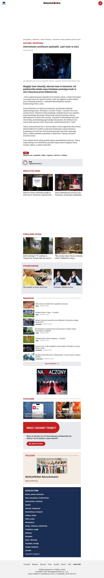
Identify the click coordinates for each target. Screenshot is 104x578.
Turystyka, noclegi (32, 543)
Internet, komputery (32, 508)
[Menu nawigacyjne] (100, 3)
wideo (44, 155)
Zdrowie (28, 550)
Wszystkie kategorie (32, 554)
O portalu (27, 564)
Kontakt (56, 564)
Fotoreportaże (31, 266)
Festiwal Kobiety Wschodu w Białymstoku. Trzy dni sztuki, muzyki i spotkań (58, 356)
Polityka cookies (59, 569)
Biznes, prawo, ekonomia (34, 494)
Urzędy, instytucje (31, 547)
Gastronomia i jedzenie (33, 501)
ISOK (69, 564)
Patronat (43, 564)
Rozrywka (28, 536)
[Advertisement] (52, 21)
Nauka (37, 333)
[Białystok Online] (52, 3)
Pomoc (63, 564)
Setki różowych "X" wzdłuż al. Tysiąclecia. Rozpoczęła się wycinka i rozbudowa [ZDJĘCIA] (38, 257)
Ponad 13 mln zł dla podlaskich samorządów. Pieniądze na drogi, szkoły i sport (57, 347)
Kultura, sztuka (30, 515)
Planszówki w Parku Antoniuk (35, 287)
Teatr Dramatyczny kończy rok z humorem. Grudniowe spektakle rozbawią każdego (68, 194)
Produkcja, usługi (31, 529)
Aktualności (39, 324)
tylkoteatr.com (28, 155)
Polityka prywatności (46, 569)
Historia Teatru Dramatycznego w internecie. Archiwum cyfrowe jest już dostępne (37, 194)
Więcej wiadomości (50, 363)
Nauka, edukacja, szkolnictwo (36, 526)
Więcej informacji (31, 481)
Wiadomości (36, 39)
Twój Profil (77, 564)
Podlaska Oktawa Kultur (63, 287)
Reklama (28, 533)
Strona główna (27, 39)
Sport (37, 306)
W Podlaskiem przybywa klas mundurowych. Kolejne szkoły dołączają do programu (55, 330)
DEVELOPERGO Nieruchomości (41, 477)
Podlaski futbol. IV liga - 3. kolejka (46, 312)
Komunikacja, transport (34, 512)
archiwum (64, 155)
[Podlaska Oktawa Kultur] (68, 277)
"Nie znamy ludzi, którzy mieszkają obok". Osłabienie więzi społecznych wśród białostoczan (69, 257)
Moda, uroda (30, 519)
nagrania (50, 155)
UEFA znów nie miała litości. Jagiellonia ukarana (51, 304)
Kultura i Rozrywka (46, 39)
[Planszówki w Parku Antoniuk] (37, 277)
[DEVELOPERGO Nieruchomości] (52, 465)
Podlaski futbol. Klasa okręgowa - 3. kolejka (50, 338)
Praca (50, 564)
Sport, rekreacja (31, 540)
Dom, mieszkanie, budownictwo (37, 498)
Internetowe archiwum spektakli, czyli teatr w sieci (66, 39)
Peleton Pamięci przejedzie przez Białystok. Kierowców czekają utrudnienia (56, 321)
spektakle (37, 155)
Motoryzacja (29, 522)
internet (56, 155)
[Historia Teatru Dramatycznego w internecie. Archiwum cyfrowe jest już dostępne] (38, 182)
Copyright (38, 572)
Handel (28, 505)
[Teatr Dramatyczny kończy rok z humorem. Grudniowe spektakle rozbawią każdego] (70, 182)
